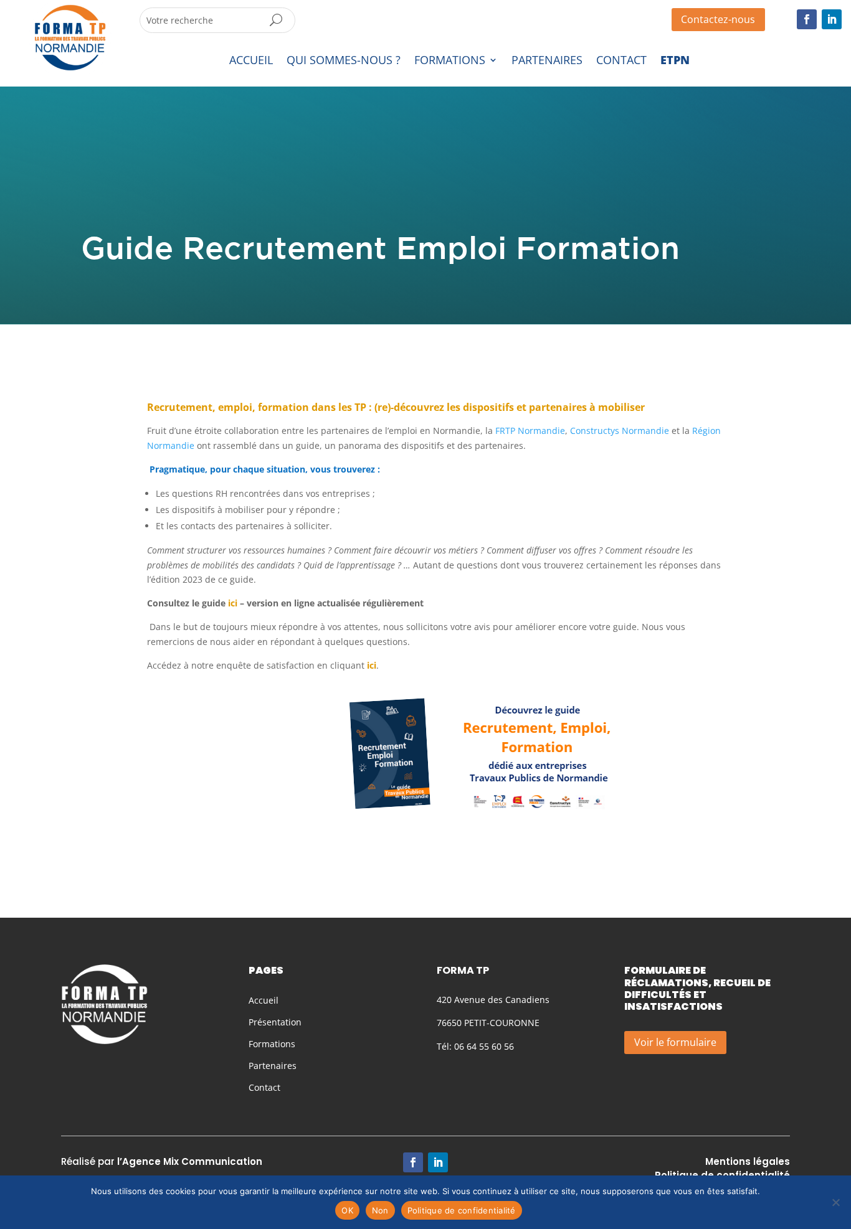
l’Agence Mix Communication (189, 1161)
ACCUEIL (251, 60)
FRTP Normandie (530, 430)
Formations (272, 1044)
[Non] (835, 1202)
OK (347, 1210)
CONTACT (621, 60)
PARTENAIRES (546, 60)
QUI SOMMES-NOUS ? (344, 60)
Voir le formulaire (675, 1042)
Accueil (263, 1000)
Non (380, 1210)
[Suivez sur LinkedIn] (832, 19)
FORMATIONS (449, 60)
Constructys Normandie (619, 430)
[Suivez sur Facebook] (807, 19)
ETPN (675, 60)
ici (370, 665)
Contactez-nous (718, 19)
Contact (264, 1087)
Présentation (275, 1022)
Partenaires (273, 1065)
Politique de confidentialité (461, 1210)
